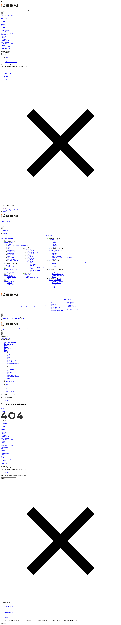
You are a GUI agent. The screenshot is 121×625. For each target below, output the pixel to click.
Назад (10, 353)
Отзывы (3, 441)
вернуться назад (7, 424)
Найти (2, 478)
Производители (5, 436)
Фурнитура (4, 448)
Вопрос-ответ (4, 460)
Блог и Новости (5, 438)
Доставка (3, 456)
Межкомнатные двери (7, 445)
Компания (3, 429)
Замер (2, 454)
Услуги (9, 354)
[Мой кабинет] (1, 316)
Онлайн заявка (5, 453)
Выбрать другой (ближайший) (9, 210)
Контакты (3, 435)
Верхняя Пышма (8, 606)
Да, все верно (4, 208)
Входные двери (5, 447)
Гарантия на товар (6, 459)
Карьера (3, 433)
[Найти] (2, 13)
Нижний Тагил (8, 612)
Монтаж (3, 457)
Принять (3, 623)
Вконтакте (7, 69)
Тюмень (6, 617)
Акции (3, 427)
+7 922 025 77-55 (5, 46)
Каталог (3, 442)
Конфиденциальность (7, 439)
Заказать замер (5, 426)
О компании (10, 367)
